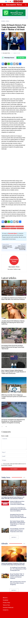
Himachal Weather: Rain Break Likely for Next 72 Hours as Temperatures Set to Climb (17, 530)
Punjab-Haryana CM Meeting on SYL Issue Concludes (7, 247)
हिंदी (18, 1)
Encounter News (6, 53)
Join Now (21, 57)
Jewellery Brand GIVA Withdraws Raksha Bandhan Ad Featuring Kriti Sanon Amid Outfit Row (12, 322)
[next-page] (6, 427)
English (15, 1)
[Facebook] (6, 1)
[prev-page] (3, 427)
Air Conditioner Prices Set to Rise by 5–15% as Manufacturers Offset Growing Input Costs (18, 569)
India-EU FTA (13, 228)
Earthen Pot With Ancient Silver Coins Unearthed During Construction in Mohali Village (17, 503)
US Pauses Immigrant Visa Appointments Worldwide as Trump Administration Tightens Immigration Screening (13, 421)
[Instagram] (8, 1)
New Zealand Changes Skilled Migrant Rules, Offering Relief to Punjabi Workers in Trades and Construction (13, 372)
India (7, 21)
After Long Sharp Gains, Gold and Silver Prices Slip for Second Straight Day (18, 583)
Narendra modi (20, 228)
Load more (13, 537)
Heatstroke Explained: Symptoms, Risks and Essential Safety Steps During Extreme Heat (12, 564)
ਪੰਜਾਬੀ (21, 1)
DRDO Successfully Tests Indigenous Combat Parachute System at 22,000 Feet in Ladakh (13, 396)
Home (3, 21)
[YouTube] (10, 1)
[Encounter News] (14, 260)
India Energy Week (19, 226)
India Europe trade (5, 228)
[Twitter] (12, 1)
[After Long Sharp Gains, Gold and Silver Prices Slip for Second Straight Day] (5, 583)
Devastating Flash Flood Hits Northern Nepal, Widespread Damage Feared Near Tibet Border (12, 347)
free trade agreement (10, 226)
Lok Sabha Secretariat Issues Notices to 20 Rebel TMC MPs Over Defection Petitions (13, 298)
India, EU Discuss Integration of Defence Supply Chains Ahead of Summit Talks (20, 247)
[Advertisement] (14, 166)
